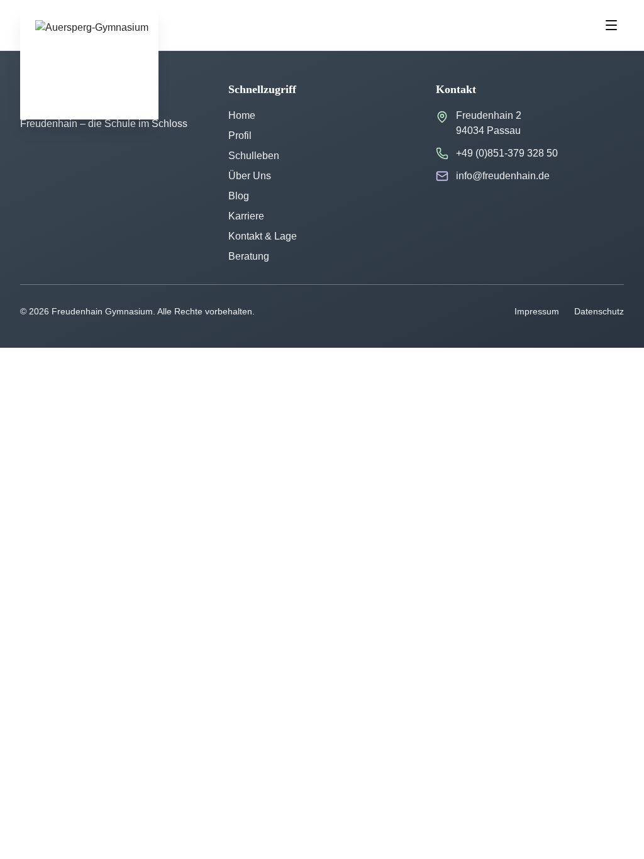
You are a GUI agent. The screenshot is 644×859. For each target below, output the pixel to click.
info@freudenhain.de (503, 175)
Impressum (536, 311)
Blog (238, 196)
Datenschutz (599, 311)
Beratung (248, 256)
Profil (240, 135)
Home (241, 115)
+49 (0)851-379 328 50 (507, 153)
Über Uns (249, 175)
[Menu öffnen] (611, 25)
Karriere (246, 216)
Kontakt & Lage (262, 236)
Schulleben (253, 155)
